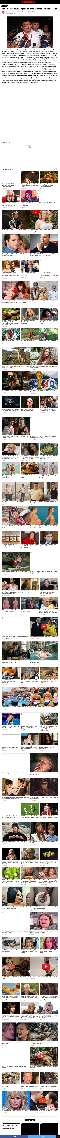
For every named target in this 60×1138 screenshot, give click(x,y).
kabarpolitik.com (11, 13)
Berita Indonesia (15, 141)
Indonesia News (30, 141)
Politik (55, 141)
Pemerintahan (48, 141)
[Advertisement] (30, 101)
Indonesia (22, 141)
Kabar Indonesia (40, 141)
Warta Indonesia (6, 142)
